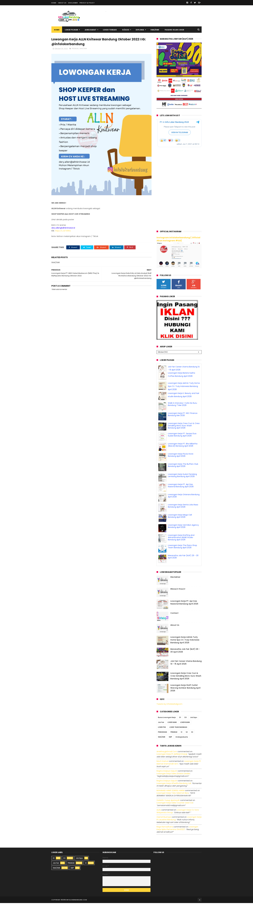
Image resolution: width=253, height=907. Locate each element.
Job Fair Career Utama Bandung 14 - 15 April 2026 (186, 666)
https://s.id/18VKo (63, 230)
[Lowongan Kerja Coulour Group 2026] (179, 108)
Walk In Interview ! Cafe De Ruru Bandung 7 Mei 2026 (182, 408)
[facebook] (191, 2)
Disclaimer (73, 3)
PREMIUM (75, 48)
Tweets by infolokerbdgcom (169, 708)
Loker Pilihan (71, 30)
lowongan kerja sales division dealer (173, 777)
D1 (180, 721)
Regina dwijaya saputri (167, 775)
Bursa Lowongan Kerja (167, 721)
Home (53, 3)
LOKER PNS (162, 731)
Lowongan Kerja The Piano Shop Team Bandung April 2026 (182, 550)
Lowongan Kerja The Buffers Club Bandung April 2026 (183, 469)
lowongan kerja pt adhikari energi (172, 758)
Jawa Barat (90, 30)
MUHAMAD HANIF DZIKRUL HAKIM (170, 794)
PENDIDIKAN (162, 736)
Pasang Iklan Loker (174, 30)
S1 (181, 736)
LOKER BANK (172, 726)
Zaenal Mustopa (164, 821)
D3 (185, 721)
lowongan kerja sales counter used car (175, 806)
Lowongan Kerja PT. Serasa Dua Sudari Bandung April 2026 (182, 438)
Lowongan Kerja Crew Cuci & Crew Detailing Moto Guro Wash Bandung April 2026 (184, 429)
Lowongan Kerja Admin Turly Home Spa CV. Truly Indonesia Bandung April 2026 (184, 390)
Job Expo (193, 721)
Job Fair (161, 726)
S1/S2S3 (125, 30)
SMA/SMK (154, 30)
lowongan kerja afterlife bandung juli (174, 787)
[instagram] (187, 2)
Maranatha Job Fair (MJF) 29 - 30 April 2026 (183, 560)
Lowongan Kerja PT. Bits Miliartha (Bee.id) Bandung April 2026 (182, 448)
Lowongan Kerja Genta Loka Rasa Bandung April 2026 (183, 509)
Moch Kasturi (162, 765)
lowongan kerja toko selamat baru (173, 797)
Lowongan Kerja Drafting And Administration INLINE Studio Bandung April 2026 (181, 541)
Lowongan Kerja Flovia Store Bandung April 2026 (180, 458)
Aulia (159, 813)
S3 (192, 736)
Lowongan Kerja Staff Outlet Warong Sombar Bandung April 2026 (185, 692)
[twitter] (195, 2)
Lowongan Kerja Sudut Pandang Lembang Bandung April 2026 (182, 479)
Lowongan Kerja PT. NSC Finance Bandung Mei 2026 (182, 418)
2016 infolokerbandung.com (74, 904)
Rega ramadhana (165, 830)
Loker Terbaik (110, 30)
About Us (62, 3)
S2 (187, 736)
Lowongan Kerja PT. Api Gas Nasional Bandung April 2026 (181, 489)
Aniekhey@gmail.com (167, 755)
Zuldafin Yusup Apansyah (168, 804)
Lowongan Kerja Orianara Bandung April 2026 (184, 499)
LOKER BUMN (185, 726)
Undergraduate (182, 741)
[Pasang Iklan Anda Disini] (177, 339)
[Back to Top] (200, 904)
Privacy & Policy (87, 3)
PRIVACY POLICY (177, 593)
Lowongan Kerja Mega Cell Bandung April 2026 (180, 519)
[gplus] (199, 2)
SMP (170, 741)
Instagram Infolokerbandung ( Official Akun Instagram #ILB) (178, 239)
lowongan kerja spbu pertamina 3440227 (177, 832)
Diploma (140, 30)
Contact (174, 617)
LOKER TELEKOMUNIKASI (178, 731)
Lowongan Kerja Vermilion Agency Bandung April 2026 (183, 530)
